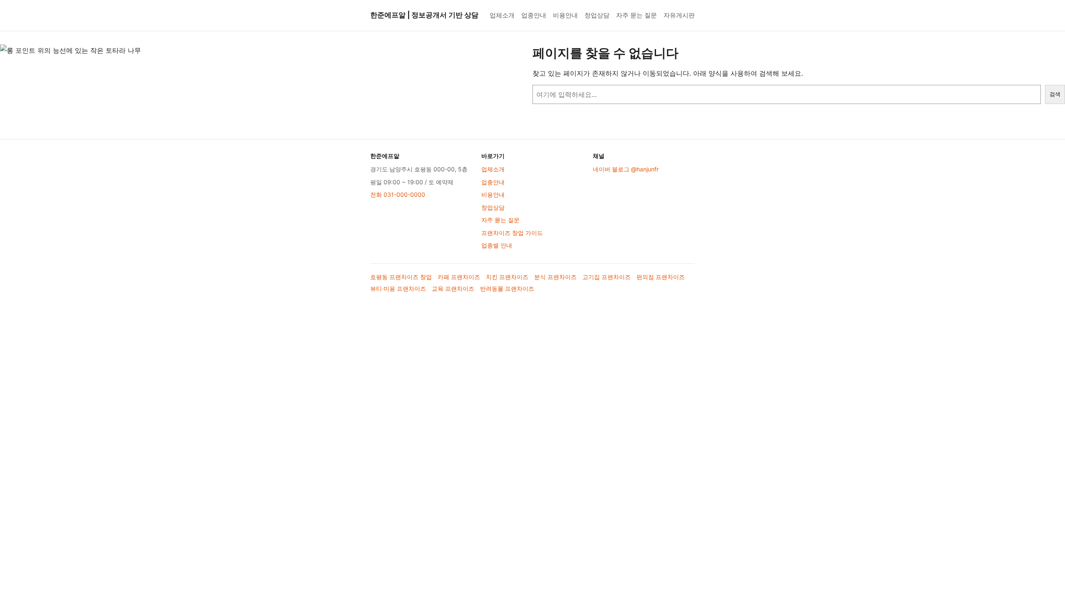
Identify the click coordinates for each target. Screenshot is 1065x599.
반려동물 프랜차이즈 (507, 288)
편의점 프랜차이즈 (661, 276)
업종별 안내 (496, 245)
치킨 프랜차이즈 (507, 276)
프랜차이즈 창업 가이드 (512, 232)
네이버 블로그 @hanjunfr (626, 169)
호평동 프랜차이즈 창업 (401, 276)
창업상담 (597, 15)
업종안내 (533, 15)
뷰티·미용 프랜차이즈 (398, 288)
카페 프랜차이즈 (459, 276)
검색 (1055, 94)
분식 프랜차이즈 (555, 276)
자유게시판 (679, 15)
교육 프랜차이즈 (453, 288)
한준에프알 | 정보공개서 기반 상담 (424, 15)
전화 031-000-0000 (397, 194)
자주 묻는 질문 (636, 15)
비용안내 (565, 15)
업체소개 (502, 15)
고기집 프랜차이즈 (606, 276)
